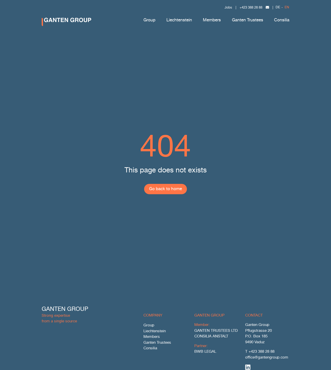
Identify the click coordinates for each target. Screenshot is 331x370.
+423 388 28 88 (251, 7)
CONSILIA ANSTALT (211, 336)
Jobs (228, 7)
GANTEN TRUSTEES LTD (216, 331)
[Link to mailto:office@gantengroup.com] (267, 7)
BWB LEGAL (205, 352)
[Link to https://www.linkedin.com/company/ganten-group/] (265, 367)
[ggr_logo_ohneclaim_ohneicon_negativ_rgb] (66, 20)
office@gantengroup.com (266, 357)
